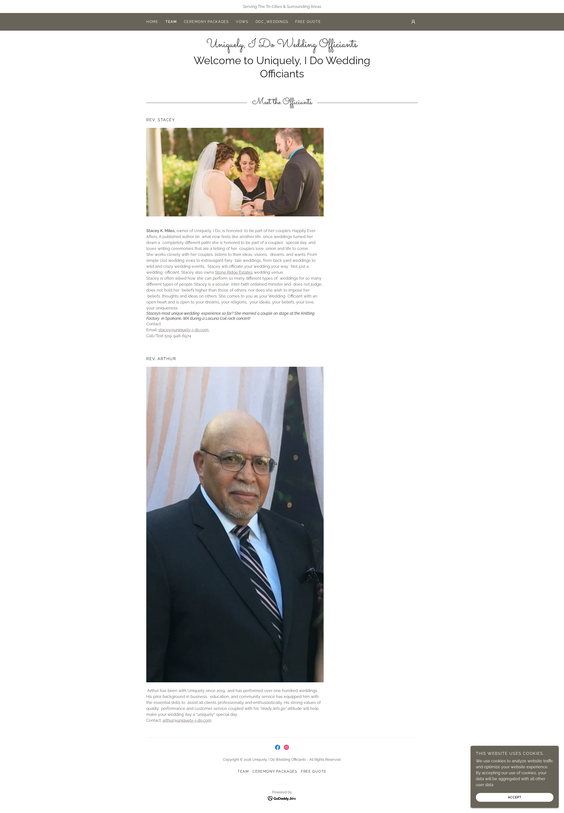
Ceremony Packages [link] (206, 22)
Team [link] (171, 22)
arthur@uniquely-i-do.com (187, 720)
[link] (281, 45)
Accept (514, 797)
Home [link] (152, 22)
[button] (413, 21)
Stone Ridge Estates (234, 272)
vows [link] (242, 22)
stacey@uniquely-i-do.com (184, 329)
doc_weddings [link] (272, 22)
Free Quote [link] (308, 22)
